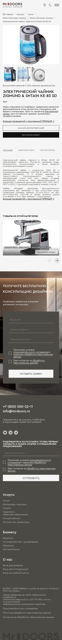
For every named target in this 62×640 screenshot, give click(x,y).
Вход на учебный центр (16, 573)
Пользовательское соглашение (20, 608)
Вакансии (8, 538)
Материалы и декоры (14, 504)
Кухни (31, 14)
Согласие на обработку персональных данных (28, 617)
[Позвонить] (50, 5)
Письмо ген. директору (16, 522)
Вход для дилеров (13, 565)
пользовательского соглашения (31, 352)
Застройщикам (11, 549)
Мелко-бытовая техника (14, 18)
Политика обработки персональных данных (27, 613)
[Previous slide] (50, 260)
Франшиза (8, 545)
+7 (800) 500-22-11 (18, 406)
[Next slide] (57, 260)
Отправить (31, 477)
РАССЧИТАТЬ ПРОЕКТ (31, 135)
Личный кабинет (12, 518)
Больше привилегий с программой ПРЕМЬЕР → (28, 121)
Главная (9, 14)
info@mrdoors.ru (16, 411)
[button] (8, 45)
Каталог (21, 14)
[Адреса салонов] (45, 5)
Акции (6, 500)
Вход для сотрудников (15, 569)
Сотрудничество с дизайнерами (21, 542)
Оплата (7, 508)
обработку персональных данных (29, 361)
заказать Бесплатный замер (31, 128)
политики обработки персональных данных (27, 463)
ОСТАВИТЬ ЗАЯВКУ (31, 374)
